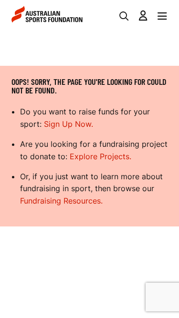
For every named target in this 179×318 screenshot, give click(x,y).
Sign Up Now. (68, 124)
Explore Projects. (100, 156)
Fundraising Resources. (61, 200)
